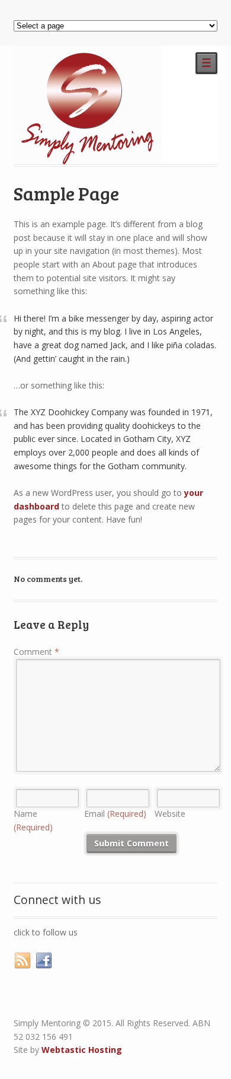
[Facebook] (44, 961)
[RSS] (23, 961)
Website (170, 813)
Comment (36, 651)
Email (115, 813)
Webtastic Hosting (81, 1049)
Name (33, 820)
